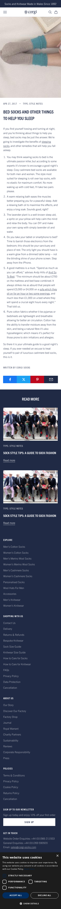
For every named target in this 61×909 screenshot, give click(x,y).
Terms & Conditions (14, 775)
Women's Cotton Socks (15, 552)
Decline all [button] (44, 895)
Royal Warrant (11, 728)
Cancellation (10, 687)
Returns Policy (11, 793)
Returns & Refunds (13, 634)
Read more (9, 460)
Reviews (7, 746)
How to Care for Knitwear (17, 664)
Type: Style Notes (33, 103)
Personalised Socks (14, 582)
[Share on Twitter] (23, 379)
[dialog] (30, 880)
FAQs (6, 670)
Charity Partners (12, 734)
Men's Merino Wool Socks (17, 558)
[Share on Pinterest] (37, 379)
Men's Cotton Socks (14, 546)
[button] (30, 903)
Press (6, 758)
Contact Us (9, 622)
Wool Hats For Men (13, 587)
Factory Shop (10, 716)
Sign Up (29, 822)
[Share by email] (51, 379)
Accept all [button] (16, 895)
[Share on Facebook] (10, 379)
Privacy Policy (11, 676)
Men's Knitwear (11, 599)
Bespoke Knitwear (13, 640)
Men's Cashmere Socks (16, 570)
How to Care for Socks (15, 658)
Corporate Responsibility (16, 752)
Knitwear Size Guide (14, 652)
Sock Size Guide (12, 646)
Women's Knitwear (13, 605)
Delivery (7, 628)
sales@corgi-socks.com (23, 847)
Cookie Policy (10, 787)
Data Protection (11, 681)
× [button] (57, 856)
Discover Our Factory (14, 710)
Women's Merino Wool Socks (19, 564)
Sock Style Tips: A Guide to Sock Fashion (29, 453)
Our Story (8, 704)
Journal (7, 722)
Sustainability (10, 740)
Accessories (9, 593)
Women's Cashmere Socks (17, 576)
